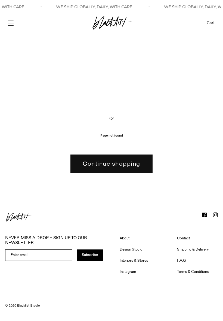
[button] (11, 23)
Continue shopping (111, 164)
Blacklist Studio (28, 306)
